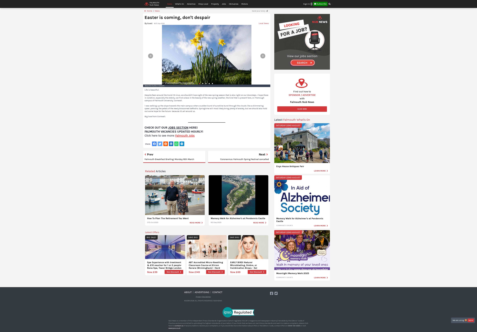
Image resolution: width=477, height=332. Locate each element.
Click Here (302, 109)
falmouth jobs (185, 135)
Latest (292, 119)
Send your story (259, 11)
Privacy (199, 297)
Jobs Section (178, 127)
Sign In (306, 4)
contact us (179, 326)
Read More (195, 222)
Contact (217, 292)
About (188, 292)
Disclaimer (206, 297)
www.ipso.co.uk (174, 328)
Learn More (320, 171)
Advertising (202, 292)
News (169, 4)
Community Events (284, 225)
